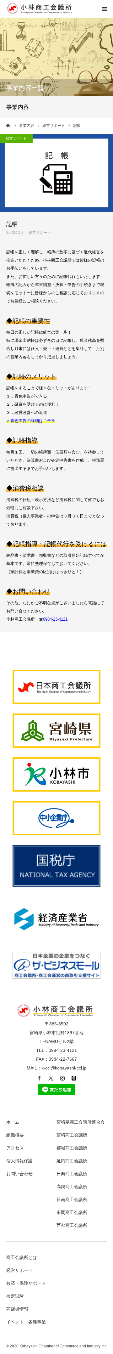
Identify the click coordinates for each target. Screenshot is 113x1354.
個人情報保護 (19, 1160)
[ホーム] (8, 125)
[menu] (104, 9)
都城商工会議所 (71, 1147)
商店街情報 (17, 1309)
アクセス (15, 1147)
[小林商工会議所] (40, 12)
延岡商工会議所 (71, 1160)
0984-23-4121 (55, 619)
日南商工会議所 (71, 1199)
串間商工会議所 (71, 1212)
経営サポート (40, 232)
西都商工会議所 (71, 1225)
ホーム (12, 1122)
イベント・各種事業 (26, 1321)
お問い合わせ (19, 1173)
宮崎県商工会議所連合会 (80, 1122)
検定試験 (15, 1296)
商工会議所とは (21, 1257)
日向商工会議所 (71, 1173)
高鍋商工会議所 (71, 1186)
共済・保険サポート (26, 1283)
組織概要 (15, 1134)
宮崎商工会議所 (71, 1134)
